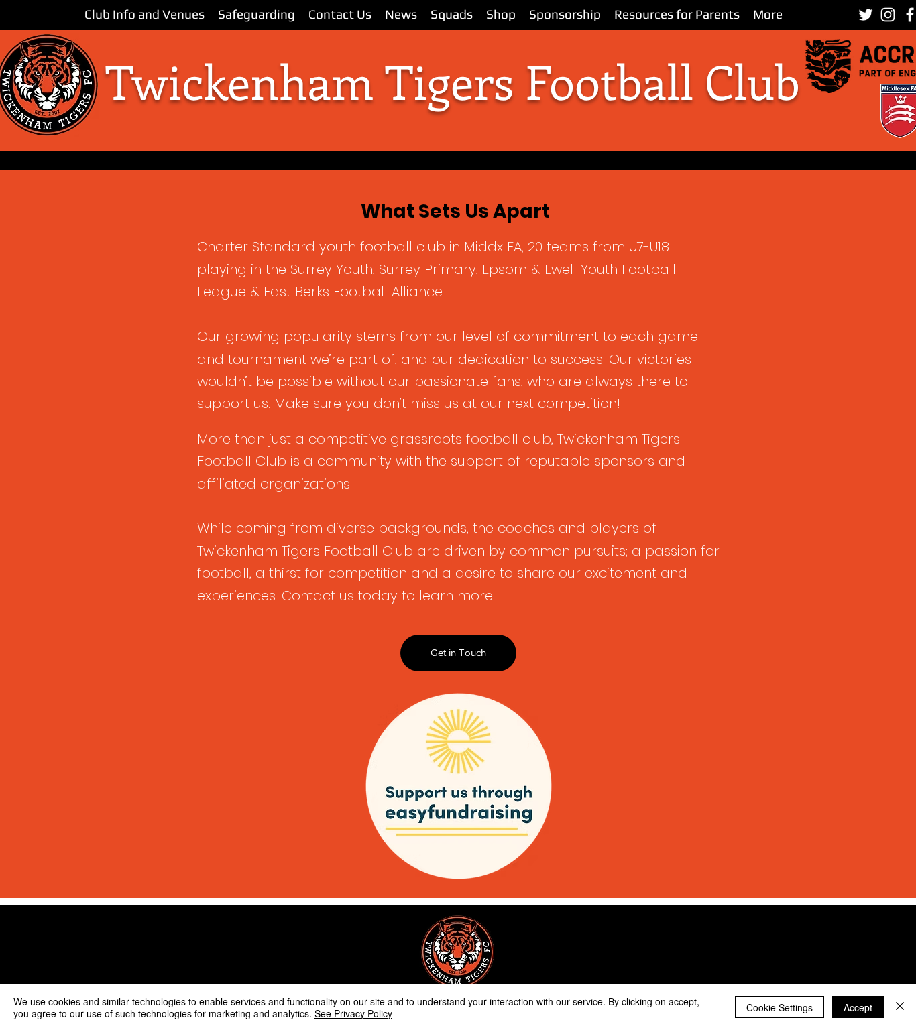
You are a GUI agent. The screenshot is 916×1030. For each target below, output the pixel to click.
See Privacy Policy (353, 1013)
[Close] (900, 1007)
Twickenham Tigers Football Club (452, 81)
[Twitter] (865, 14)
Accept (858, 1007)
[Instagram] (887, 14)
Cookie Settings (779, 1007)
